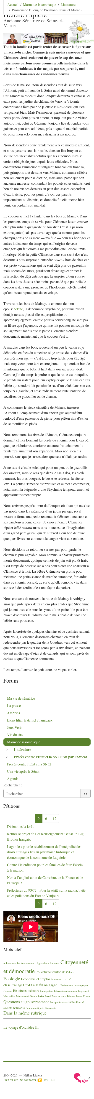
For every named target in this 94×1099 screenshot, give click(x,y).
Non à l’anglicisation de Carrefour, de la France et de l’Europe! (45, 880)
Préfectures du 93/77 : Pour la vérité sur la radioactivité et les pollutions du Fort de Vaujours (46, 893)
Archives (13, 712)
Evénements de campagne (74, 985)
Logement (83, 990)
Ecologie (11, 978)
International (61, 990)
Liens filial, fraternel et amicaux (29, 720)
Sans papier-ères (58, 1002)
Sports (40, 1008)
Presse (79, 996)
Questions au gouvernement (26, 1001)
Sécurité (80, 1002)
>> (86, 793)
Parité (48, 996)
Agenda (12, 778)
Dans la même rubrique (25, 1013)
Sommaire (31, 1008)
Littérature (68, 4)
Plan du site (10, 1080)
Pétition (71, 996)
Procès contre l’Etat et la (29, 764)
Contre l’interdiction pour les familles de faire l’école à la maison (45, 867)
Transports (50, 1008)
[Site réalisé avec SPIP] (82, 1077)
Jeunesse (72, 990)
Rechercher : (12, 785)
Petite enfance (59, 996)
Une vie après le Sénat (23, 771)
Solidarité (19, 1008)
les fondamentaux (26, 963)
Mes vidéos (9, 996)
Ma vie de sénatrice (21, 698)
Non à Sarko (37, 996)
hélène (18, 308)
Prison (86, 996)
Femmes (7, 990)
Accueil (12, 4)
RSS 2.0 (48, 1080)
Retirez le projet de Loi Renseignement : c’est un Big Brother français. (45, 836)
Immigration (46, 990)
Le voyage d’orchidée (21, 1027)
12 (54, 818)
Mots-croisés (22, 996)
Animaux (55, 963)
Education (56, 979)
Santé (71, 1002)
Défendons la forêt (20, 826)
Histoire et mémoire (26, 990)
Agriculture (43, 963)
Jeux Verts (14, 727)
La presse (14, 705)
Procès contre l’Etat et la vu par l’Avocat (50, 756)
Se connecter (28, 1080)
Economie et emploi (35, 979)
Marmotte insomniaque (39, 4)
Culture (70, 972)
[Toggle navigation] (84, 10)
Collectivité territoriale (50, 972)
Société (7, 1008)
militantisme (9, 963)
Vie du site (15, 734)
